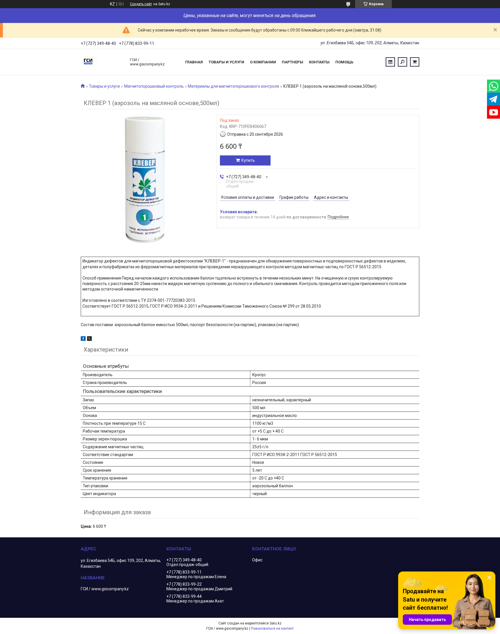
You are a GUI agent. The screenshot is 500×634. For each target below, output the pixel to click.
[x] (89, 339)
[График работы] (390, 62)
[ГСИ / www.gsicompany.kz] (102, 62)
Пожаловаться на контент (272, 628)
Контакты (319, 62)
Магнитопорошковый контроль (154, 86)
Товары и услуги (226, 62)
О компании (263, 62)
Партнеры (292, 62)
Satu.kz (276, 623)
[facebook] (83, 339)
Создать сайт (141, 4)
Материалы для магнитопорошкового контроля (233, 86)
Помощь (344, 62)
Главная (194, 62)
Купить (248, 160)
